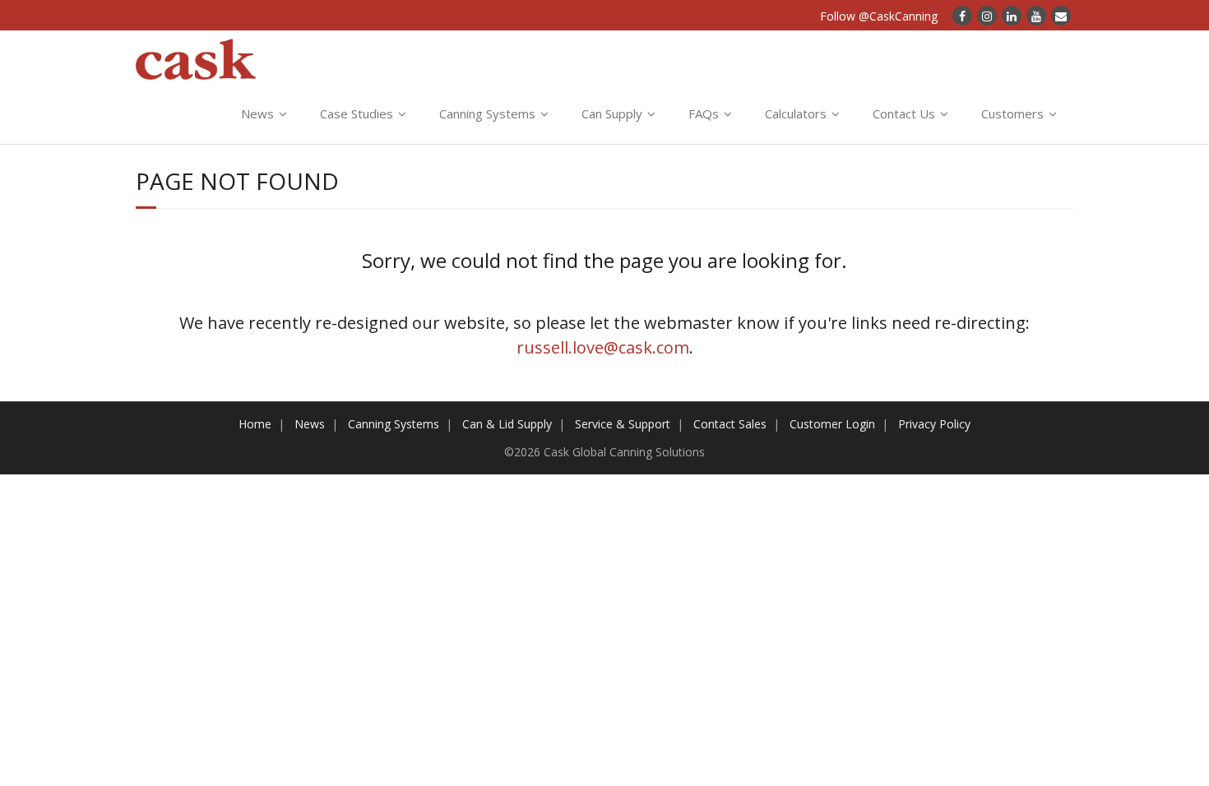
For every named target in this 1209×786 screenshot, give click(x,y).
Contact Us (904, 113)
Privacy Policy (934, 424)
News (257, 113)
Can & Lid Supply (507, 424)
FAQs (703, 113)
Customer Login (832, 424)
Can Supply (611, 113)
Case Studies (356, 113)
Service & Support (622, 424)
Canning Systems (487, 113)
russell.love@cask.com (602, 347)
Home (255, 424)
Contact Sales (730, 424)
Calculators (796, 113)
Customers (1012, 113)
